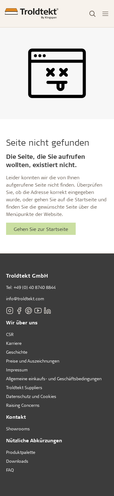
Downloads (17, 461)
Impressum (17, 370)
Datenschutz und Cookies (31, 396)
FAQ (10, 470)
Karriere (14, 343)
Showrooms (18, 429)
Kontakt (16, 417)
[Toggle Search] (92, 14)
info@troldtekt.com (25, 298)
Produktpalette (20, 452)
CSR (10, 334)
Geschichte (16, 352)
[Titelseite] (31, 13)
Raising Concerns (23, 405)
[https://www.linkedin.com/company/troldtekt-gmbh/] (47, 310)
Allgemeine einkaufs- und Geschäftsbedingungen (54, 378)
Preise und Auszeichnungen (32, 361)
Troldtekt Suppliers (24, 387)
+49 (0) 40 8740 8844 (35, 287)
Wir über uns (22, 322)
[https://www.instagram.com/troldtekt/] (9, 310)
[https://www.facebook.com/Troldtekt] (19, 310)
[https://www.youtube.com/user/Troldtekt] (38, 310)
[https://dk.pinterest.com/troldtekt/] (28, 310)
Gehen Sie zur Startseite (41, 229)
